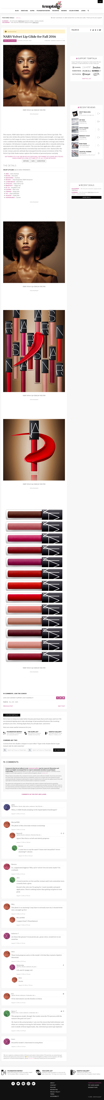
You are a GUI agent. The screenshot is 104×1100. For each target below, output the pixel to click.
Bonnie (21, 846)
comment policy (33, 768)
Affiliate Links (27, 40)
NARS (33, 161)
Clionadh (5, 21)
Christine (47, 40)
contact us (44, 773)
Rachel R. (19, 833)
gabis (13, 805)
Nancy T (14, 1011)
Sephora (26, 161)
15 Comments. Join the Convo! (15, 693)
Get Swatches (59, 750)
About (52, 1083)
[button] (17, 10)
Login (100, 1)
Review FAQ (54, 1089)
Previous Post (8, 706)
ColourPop (6, 22)
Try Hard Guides (93, 1085)
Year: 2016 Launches (10, 40)
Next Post (61, 706)
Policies (53, 1087)
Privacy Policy (55, 1092)
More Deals (86, 197)
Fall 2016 (11, 702)
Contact (53, 1085)
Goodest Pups (92, 1087)
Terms (52, 1094)
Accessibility (54, 1096)
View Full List (86, 78)
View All (18, 18)
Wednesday (20, 965)
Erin (12, 994)
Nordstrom (41, 161)
